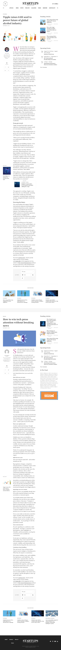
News (27, 182)
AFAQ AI (42, 373)
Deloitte (56, 374)
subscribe (17, 261)
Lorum (53, 379)
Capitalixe (42, 374)
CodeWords (46, 374)
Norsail (50, 381)
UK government (47, 386)
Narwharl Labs (52, 380)
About (6, 639)
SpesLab (46, 384)
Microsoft (48, 380)
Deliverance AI (51, 374)
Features (48, 618)
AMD (50, 373)
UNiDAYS (52, 386)
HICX (49, 376)
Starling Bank (50, 384)
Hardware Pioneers (44, 376)
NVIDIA (54, 381)
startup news (21, 257)
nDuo (47, 381)
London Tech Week (48, 379)
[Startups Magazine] (30, 3)
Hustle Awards (49, 378)
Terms (12, 643)
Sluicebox (42, 384)
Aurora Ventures (54, 373)
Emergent (42, 375)
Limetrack (43, 379)
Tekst (46, 385)
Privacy (16, 639)
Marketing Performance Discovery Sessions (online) (50, 64)
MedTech (44, 380)
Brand (4, 316)
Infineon (54, 378)
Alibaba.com (46, 373)
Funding (24, 182)
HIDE (52, 376)
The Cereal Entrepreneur (24, 262)
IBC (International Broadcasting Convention (50, 58)
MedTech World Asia (49, 54)
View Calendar (43, 67)
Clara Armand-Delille (6, 355)
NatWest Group (43, 381)
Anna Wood (7, 53)
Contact (11, 639)
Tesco (48, 385)
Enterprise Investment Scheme (49, 375)
